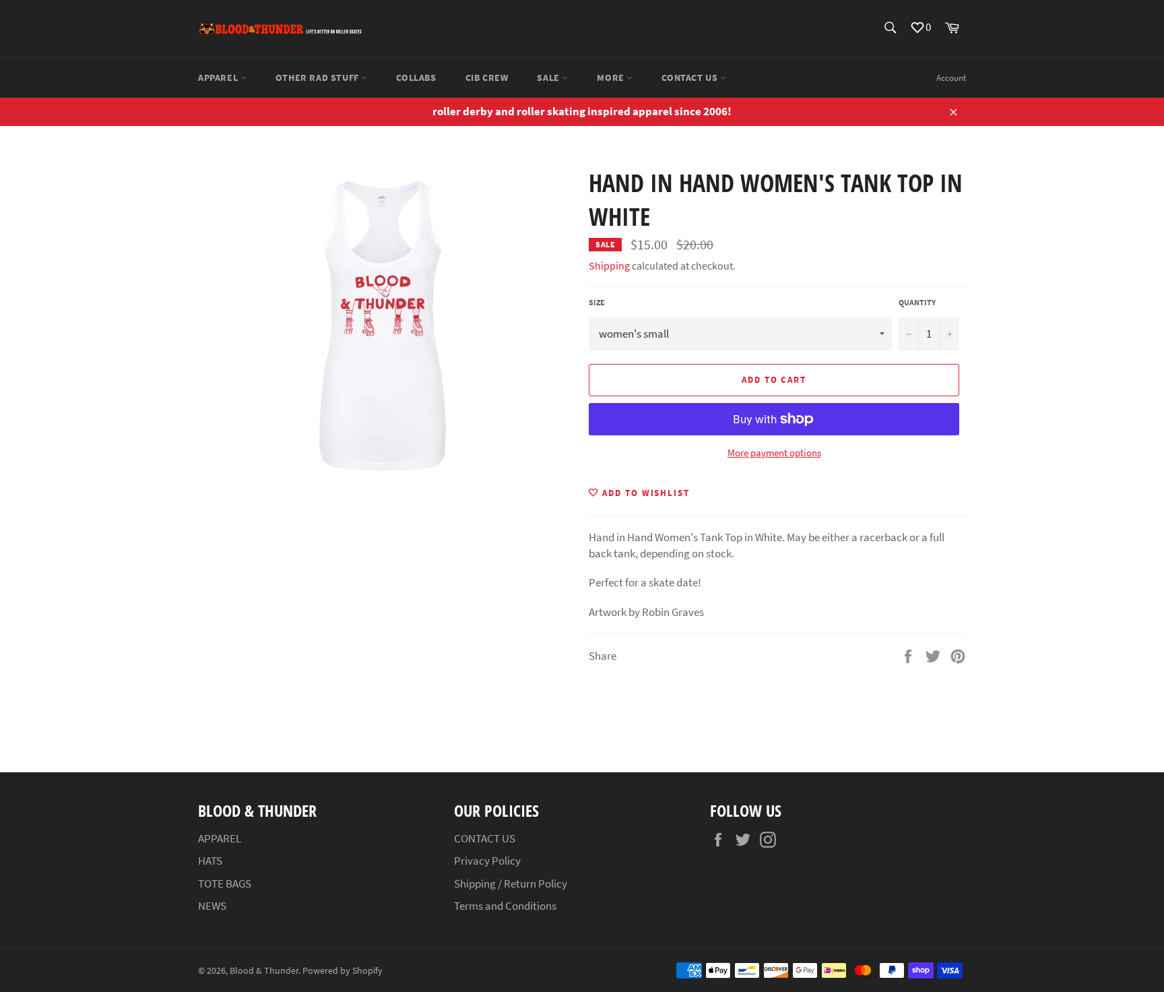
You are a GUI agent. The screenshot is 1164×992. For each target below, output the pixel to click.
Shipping (609, 265)
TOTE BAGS (224, 883)
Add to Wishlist (644, 493)
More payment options (774, 452)
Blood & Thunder (264, 970)
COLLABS (416, 77)
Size (597, 302)
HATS (210, 860)
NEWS (212, 905)
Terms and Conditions (505, 905)
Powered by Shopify (342, 970)
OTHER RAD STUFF (319, 77)
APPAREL (219, 77)
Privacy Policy (487, 860)
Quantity (917, 302)
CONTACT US (690, 77)
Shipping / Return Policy (510, 883)
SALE (549, 77)
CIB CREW (487, 77)
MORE (611, 77)
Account (951, 78)
